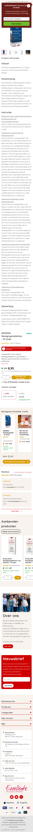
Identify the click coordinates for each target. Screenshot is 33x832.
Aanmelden (16, 23)
